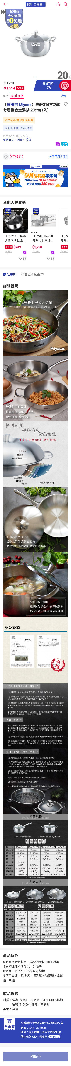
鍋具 (19, 139)
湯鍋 (28, 139)
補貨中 (35, 1057)
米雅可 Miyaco (19, 104)
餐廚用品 (8, 139)
